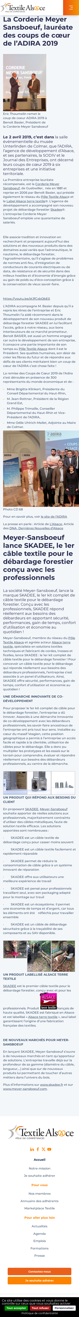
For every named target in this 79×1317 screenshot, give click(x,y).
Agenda (39, 1234)
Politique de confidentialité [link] (39, 1313)
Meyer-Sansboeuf (53, 809)
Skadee (56, 209)
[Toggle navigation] (71, 7)
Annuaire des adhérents (39, 1201)
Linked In (32, 1149)
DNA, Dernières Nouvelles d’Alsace (36, 528)
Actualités (39, 1226)
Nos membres (40, 1193)
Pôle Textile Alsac (54, 197)
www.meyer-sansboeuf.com (25, 1089)
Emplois (39, 1241)
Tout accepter (16, 1308)
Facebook (38, 1149)
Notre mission (39, 1168)
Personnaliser (64, 1308)
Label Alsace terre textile (26, 201)
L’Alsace (56, 524)
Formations (39, 1248)
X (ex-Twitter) (43, 1149)
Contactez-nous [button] (39, 1271)
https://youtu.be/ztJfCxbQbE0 (26, 299)
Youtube (49, 1149)
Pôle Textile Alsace (33, 349)
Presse (39, 1255)
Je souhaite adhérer (39, 1176)
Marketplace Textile (39, 1208)
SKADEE (31, 809)
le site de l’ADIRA (54, 516)
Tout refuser (40, 1308)
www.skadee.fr (51, 1084)
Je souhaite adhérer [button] (39, 1280)
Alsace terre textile (43, 1017)
